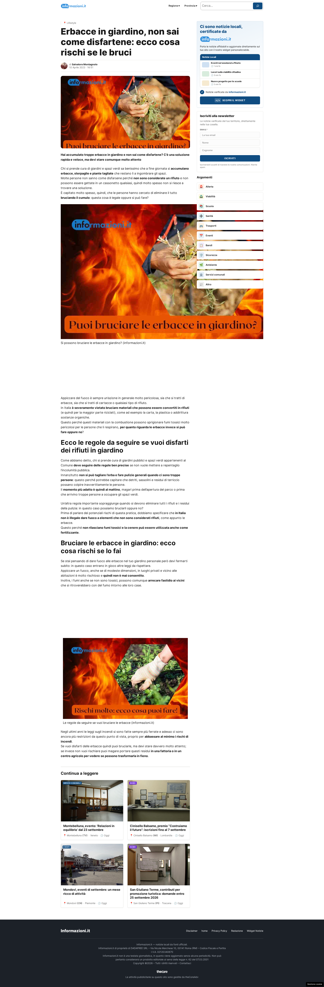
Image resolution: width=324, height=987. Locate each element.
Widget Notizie (255, 930)
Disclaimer (191, 930)
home (204, 930)
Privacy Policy (219, 930)
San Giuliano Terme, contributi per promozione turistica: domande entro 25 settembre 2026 (157, 893)
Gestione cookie (314, 984)
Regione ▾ (174, 5)
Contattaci (185, 963)
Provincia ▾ (190, 5)
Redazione (237, 930)
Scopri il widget (230, 100)
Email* (204, 129)
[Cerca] (257, 6)
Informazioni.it (75, 930)
